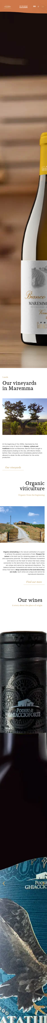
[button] (3, 883)
